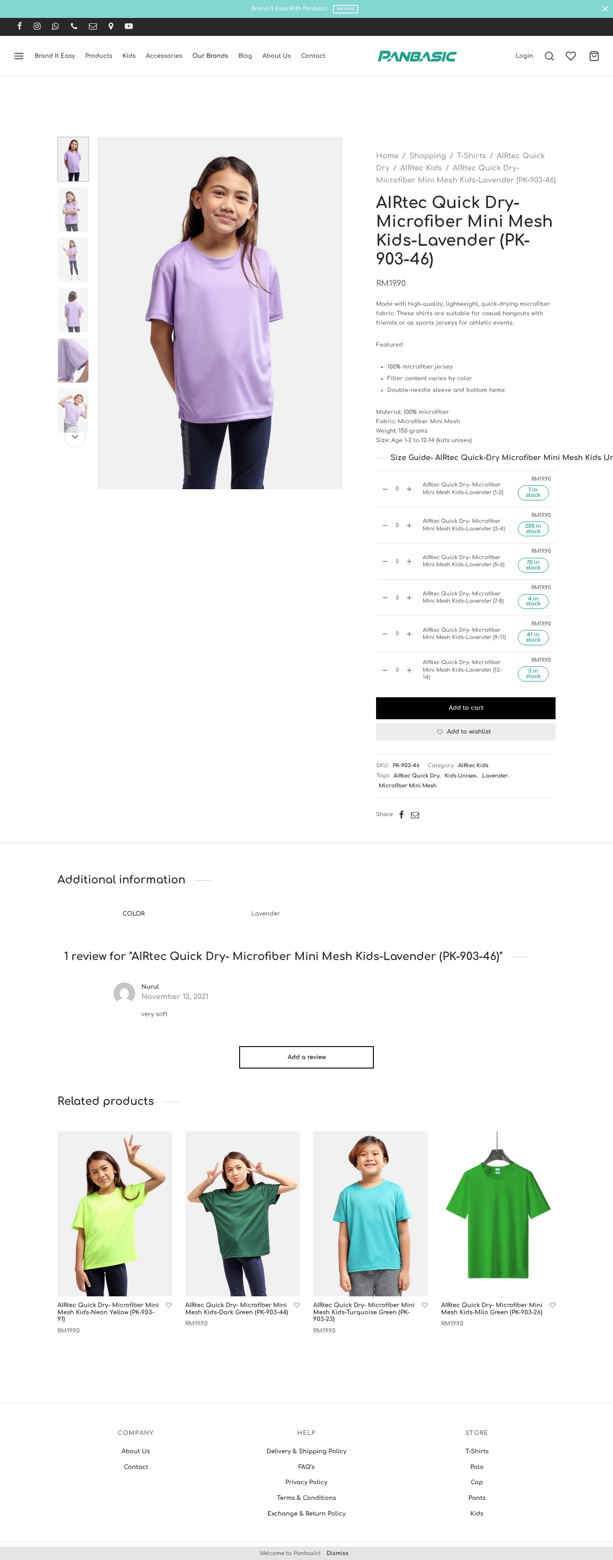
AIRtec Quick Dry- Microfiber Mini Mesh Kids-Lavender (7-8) (463, 597)
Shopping (427, 156)
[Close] (605, 8)
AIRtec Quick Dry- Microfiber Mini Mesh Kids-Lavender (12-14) (462, 670)
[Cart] (594, 56)
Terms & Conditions (306, 1498)
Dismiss (338, 1553)
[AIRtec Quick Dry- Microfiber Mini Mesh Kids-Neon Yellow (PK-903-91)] (114, 1213)
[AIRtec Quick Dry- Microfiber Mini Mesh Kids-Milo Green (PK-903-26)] (498, 1213)
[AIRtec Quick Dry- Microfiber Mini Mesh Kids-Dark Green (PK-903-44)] (242, 1213)
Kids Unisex (461, 776)
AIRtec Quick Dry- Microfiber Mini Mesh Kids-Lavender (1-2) (463, 488)
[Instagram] (37, 27)
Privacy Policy (306, 1482)
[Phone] (74, 27)
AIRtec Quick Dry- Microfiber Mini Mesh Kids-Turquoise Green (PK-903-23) (364, 1312)
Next (333, 313)
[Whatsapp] (55, 27)
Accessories (164, 56)
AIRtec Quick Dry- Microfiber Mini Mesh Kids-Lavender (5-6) (463, 561)
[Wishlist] (571, 56)
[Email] (93, 27)
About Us (277, 56)
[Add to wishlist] (169, 1305)
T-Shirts (471, 156)
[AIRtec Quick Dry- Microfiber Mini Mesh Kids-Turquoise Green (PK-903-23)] (370, 1213)
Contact (313, 56)
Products (98, 56)
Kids (129, 56)
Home (387, 156)
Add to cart (466, 708)
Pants (477, 1498)
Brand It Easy (55, 56)
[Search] (549, 56)
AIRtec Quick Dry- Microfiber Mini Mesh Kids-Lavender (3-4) (464, 524)
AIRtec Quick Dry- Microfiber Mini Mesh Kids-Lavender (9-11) (464, 633)
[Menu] (18, 56)
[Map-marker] (111, 27)
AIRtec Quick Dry (416, 776)
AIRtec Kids (421, 168)
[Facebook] (19, 27)
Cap (477, 1482)
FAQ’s (306, 1467)
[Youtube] (128, 27)
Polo (477, 1467)
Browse (346, 9)
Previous (107, 313)
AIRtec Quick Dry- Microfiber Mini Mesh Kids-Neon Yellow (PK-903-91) (108, 1312)
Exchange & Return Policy (306, 1514)
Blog (245, 56)
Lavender (495, 776)
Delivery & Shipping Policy (306, 1451)
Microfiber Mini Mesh (408, 786)
